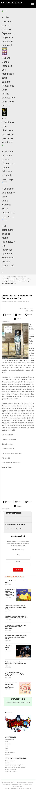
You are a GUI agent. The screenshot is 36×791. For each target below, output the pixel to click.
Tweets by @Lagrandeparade (13, 528)
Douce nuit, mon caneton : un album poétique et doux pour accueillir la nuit (9, 592)
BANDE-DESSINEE (11, 276)
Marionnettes (8, 744)
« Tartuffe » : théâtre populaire (8, 647)
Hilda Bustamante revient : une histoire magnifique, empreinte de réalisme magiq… (16, 637)
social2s (7, 321)
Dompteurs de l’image (10, 752)
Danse (6, 746)
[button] (7, 314)
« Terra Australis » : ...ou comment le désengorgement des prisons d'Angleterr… (15, 626)
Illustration (7, 754)
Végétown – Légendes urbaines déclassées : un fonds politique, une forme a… (15, 663)
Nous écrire (7, 763)
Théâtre (7, 741)
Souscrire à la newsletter (11, 769)
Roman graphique (22, 276)
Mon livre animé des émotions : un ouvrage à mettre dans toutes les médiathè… (11, 686)
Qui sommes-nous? (9, 760)
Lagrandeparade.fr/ (31, 336)
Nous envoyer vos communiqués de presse (15, 767)
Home (3, 276)
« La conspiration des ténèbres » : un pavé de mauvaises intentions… (8, 130)
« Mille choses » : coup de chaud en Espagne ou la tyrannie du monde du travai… (15, 607)
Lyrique (6, 748)
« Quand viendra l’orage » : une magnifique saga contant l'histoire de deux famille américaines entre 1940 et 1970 (8, 81)
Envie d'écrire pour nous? (11, 771)
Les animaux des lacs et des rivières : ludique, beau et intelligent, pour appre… (16, 617)
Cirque (6, 750)
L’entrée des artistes (9, 739)
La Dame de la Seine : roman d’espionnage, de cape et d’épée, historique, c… (14, 674)
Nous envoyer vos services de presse (14, 765)
